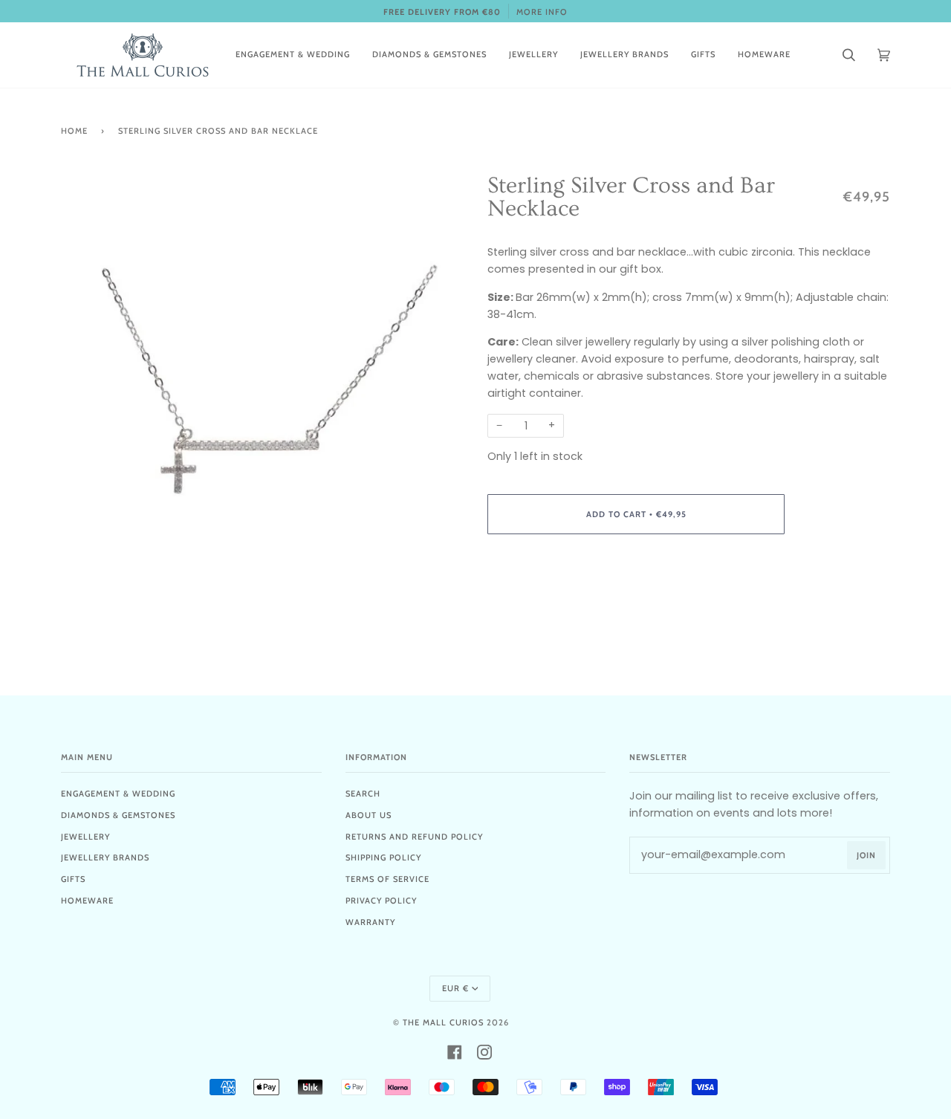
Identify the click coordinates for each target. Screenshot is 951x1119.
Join (866, 855)
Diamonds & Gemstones (118, 815)
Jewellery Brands (105, 857)
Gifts (73, 879)
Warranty (370, 922)
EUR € (455, 988)
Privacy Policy (381, 900)
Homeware (87, 900)
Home (74, 131)
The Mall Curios (443, 1022)
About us (368, 815)
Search (362, 793)
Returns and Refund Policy (414, 836)
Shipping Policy (383, 857)
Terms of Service (387, 879)
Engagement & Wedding (118, 793)
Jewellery (85, 836)
